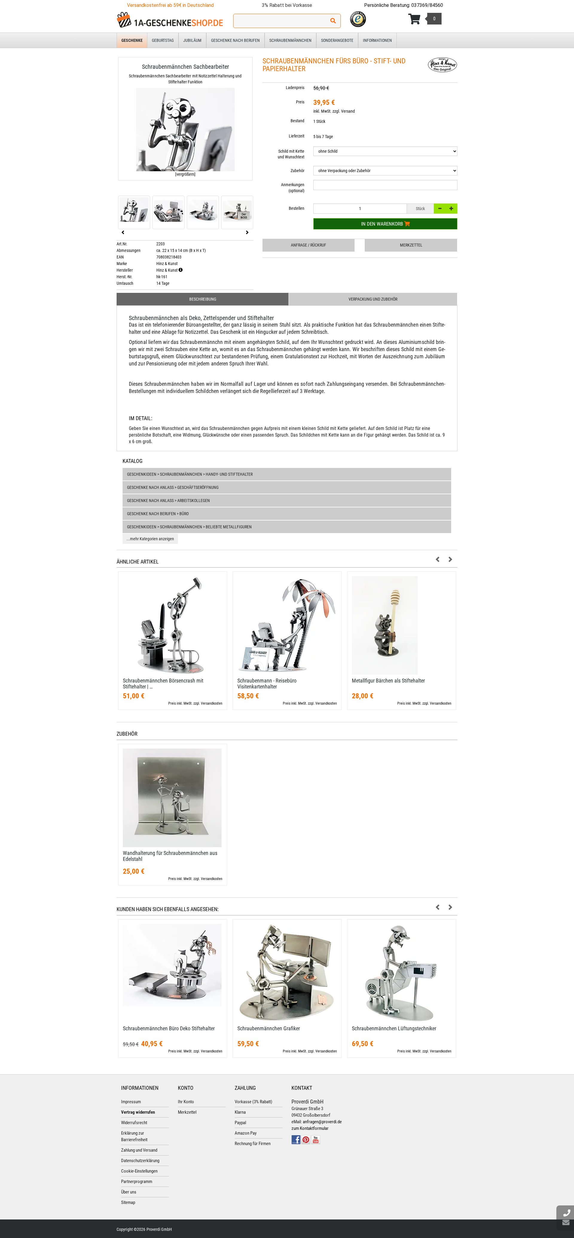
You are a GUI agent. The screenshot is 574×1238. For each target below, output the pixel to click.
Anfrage (308, 245)
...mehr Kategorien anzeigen (150, 538)
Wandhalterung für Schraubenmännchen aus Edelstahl (170, 856)
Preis (300, 102)
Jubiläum (192, 40)
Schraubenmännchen (290, 40)
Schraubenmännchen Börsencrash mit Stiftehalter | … (163, 683)
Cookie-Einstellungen (139, 1171)
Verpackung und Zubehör (373, 299)
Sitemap (128, 1202)
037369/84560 (427, 5)
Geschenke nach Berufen (235, 40)
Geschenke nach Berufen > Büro (158, 513)
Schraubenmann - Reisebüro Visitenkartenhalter (267, 683)
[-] (440, 208)
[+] (451, 208)
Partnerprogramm (136, 1181)
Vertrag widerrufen (138, 1112)
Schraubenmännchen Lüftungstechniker (394, 1028)
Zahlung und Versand (139, 1150)
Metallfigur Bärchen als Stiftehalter (388, 680)
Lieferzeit (296, 136)
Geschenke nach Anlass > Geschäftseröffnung (173, 487)
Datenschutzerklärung (140, 1160)
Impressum (131, 1101)
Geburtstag (163, 40)
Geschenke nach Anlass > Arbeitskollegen (168, 500)
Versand (348, 111)
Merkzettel (411, 245)
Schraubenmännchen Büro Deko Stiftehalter (169, 1028)
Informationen (377, 40)
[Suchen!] (333, 21)
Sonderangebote (337, 40)
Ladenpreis (295, 87)
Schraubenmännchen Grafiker (268, 1028)
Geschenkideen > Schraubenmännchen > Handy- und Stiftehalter (190, 474)
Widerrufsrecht (134, 1122)
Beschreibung (202, 299)
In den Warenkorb (382, 224)
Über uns (128, 1192)
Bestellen (296, 208)
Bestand (297, 120)
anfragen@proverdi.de (322, 1121)
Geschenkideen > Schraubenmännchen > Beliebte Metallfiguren (189, 526)
